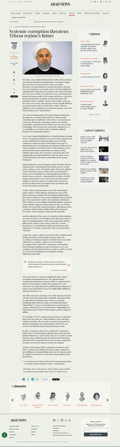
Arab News (14, 1)
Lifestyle (62, 13)
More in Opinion (94, 114)
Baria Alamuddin (96, 405)
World (37, 13)
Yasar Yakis (23, 405)
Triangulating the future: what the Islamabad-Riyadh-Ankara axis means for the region (90, 47)
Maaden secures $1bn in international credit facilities (88, 171)
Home (11, 26)
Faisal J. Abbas (85, 41)
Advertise (55, 430)
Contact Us (56, 428)
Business (46, 13)
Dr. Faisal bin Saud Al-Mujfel (89, 58)
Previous (12, 400)
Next (107, 400)
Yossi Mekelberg (82, 405)
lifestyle (35, 426)
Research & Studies (92, 13)
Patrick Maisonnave (86, 101)
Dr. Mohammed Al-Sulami (14, 56)
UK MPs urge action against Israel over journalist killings (87, 180)
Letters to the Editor (18, 17)
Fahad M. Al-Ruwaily (86, 86)
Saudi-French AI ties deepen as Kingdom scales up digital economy (87, 139)
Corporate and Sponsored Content (62, 435)
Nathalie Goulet (85, 73)
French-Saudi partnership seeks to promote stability (88, 106)
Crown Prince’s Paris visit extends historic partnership (90, 63)
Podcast (105, 13)
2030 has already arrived (90, 77)
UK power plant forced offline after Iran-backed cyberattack (48, 21)
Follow (15, 96)
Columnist (19, 386)
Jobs (33, 434)
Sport (79, 13)
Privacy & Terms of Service (60, 433)
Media (54, 13)
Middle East (28, 13)
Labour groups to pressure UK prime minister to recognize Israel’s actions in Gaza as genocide (88, 160)
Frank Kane (67, 405)
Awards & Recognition (59, 426)
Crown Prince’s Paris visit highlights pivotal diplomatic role (90, 91)
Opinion (72, 13)
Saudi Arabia (16, 13)
